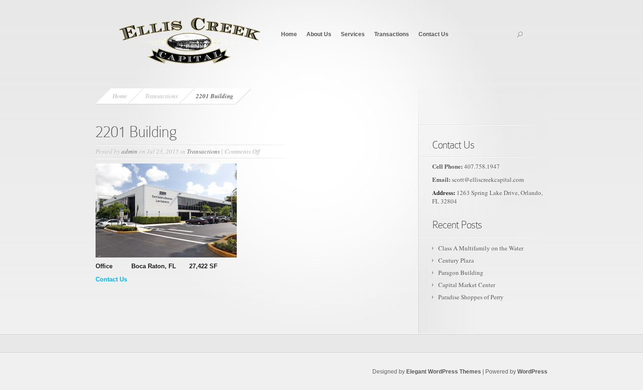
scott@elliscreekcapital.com (488, 179)
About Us (318, 34)
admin (129, 151)
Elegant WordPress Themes (443, 371)
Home (289, 34)
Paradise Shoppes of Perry (471, 297)
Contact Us (433, 34)
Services (353, 34)
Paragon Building (460, 272)
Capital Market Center (466, 285)
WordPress (532, 371)
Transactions (391, 34)
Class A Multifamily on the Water (480, 248)
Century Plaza (456, 260)
